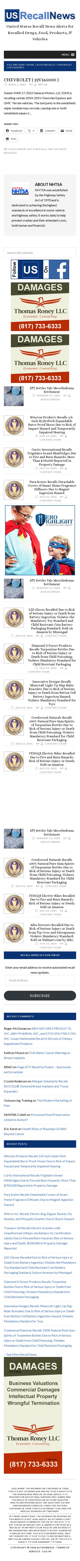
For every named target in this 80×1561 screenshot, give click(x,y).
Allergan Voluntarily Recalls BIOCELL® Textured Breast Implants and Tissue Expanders (36, 1086)
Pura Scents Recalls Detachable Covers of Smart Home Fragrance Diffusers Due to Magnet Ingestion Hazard (52, 487)
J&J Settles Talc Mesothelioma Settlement (52, 390)
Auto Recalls (37, 149)
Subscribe (40, 995)
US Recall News (40, 15)
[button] (65, 55)
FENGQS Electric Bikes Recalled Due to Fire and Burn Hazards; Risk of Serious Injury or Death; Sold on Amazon (52, 759)
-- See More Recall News (20, 1354)
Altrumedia (45, 1547)
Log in (46, 1551)
